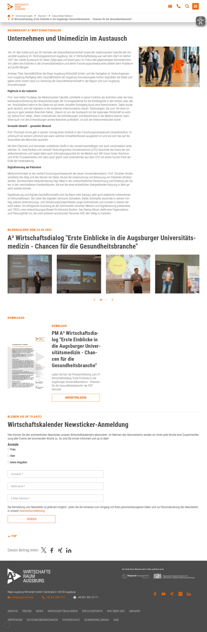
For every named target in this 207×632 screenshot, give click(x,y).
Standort (42, 15)
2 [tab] (102, 299)
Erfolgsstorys (92, 611)
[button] (7, 625)
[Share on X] (44, 550)
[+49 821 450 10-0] (178, 6)
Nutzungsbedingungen (42, 619)
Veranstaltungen (24, 15)
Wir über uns (116, 611)
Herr (12, 455)
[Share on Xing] (60, 550)
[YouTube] (163, 595)
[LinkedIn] (189, 595)
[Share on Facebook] (51, 550)
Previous (94, 299)
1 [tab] (101, 299)
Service (13, 611)
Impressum (15, 619)
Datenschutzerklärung (32, 510)
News (39, 611)
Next (112, 299)
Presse (27, 611)
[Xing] (172, 595)
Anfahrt (134, 611)
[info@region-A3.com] (170, 6)
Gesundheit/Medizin (62, 15)
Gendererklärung (96, 619)
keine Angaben (18, 462)
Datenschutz (71, 619)
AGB (116, 619)
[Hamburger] (195, 6)
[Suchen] (187, 6)
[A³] (18, 7)
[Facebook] (155, 595)
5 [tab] (106, 299)
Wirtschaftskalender (63, 611)
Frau (13, 449)
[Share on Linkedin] (68, 550)
